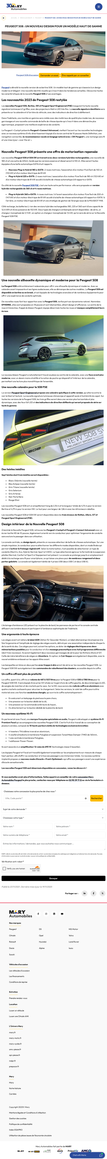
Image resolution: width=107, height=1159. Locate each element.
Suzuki (12, 954)
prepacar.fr (14, 1066)
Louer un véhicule (16, 1010)
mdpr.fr (12, 1061)
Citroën (12, 935)
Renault (12, 942)
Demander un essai (49, 75)
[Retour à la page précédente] (4, 18)
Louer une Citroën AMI (19, 1016)
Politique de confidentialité (20, 1124)
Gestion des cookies (17, 1118)
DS (40, 929)
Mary (11, 1082)
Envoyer (53, 878)
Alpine (41, 948)
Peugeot (6, 87)
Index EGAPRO (15, 1130)
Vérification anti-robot (12, 861)
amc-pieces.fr (15, 1049)
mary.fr (12, 1032)
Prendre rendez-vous (18, 998)
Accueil (14, 18)
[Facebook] (93, 893)
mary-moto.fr (15, 1038)
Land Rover (74, 942)
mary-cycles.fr (15, 1044)
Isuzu (71, 948)
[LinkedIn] (54, 914)
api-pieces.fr (14, 1055)
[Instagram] (46, 914)
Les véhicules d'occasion (19, 970)
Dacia (11, 948)
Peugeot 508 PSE (30, 185)
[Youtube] (62, 914)
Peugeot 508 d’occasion (27, 75)
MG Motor (73, 929)
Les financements (16, 976)
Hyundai (42, 942)
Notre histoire (15, 1088)
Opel (41, 935)
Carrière (12, 1094)
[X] (102, 893)
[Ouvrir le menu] (98, 7)
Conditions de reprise (18, 982)
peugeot (38, 18)
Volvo (71, 935)
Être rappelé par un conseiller (75, 75)
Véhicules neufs (26, 18)
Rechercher (96, 798)
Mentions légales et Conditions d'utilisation (27, 1112)
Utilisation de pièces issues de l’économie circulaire (30, 1135)
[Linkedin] (84, 893)
